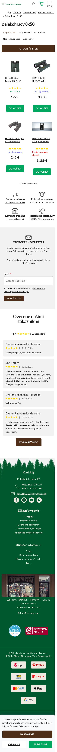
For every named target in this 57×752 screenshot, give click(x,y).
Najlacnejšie (25, 32)
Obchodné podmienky (28, 524)
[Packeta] (38, 664)
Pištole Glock (12, 656)
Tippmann (26, 656)
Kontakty (28, 516)
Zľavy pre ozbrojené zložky (28, 559)
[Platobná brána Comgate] (38, 676)
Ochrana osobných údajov (28, 528)
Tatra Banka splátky (42, 656)
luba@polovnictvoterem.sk (31, 493)
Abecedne (28, 38)
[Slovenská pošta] (19, 676)
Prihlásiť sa (13, 298)
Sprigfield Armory (39, 653)
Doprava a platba (28, 520)
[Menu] (50, 4)
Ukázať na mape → (28, 612)
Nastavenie (27, 734)
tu (37, 726)
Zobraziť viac (28, 442)
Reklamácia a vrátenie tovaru (28, 532)
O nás (29, 551)
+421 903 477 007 (32, 484)
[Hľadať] (33, 4)
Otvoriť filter (28, 48)
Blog (28, 563)
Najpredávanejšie (11, 38)
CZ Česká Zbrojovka (19, 653)
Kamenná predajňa (28, 555)
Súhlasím (40, 744)
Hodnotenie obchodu (28, 319)
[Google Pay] (29, 700)
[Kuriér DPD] (19, 664)
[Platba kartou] (19, 688)
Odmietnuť (14, 744)
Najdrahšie (39, 32)
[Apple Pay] (38, 688)
